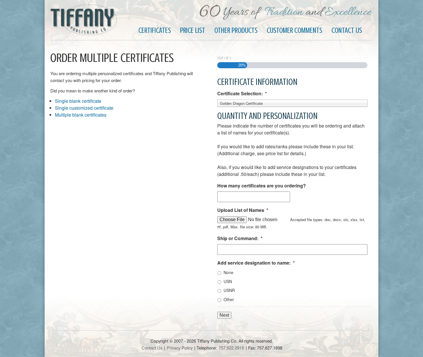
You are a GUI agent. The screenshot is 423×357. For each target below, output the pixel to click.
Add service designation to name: (256, 263)
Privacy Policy (180, 348)
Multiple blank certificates (80, 114)
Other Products (236, 30)
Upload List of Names (242, 210)
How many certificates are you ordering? (261, 186)
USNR (229, 290)
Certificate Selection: (242, 94)
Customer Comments (294, 30)
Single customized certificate (84, 108)
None (228, 272)
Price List (192, 30)
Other (229, 299)
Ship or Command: (239, 239)
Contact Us (346, 30)
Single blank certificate (78, 101)
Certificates (154, 30)
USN (228, 281)
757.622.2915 (231, 348)
